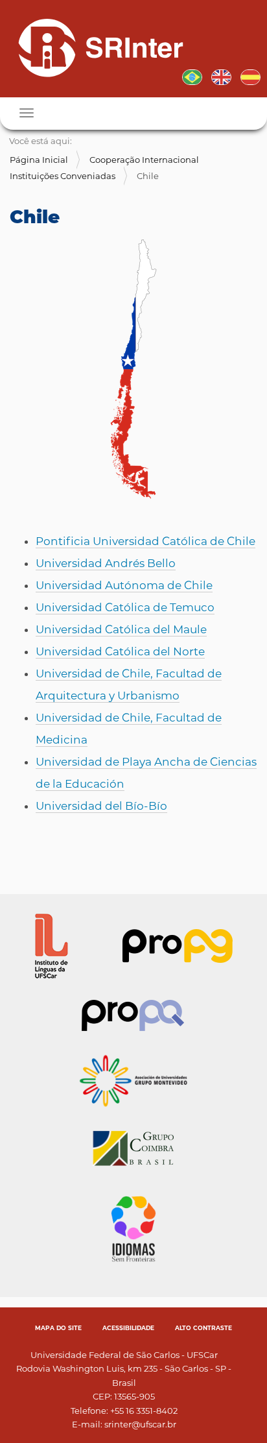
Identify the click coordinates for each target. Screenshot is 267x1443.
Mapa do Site (58, 1327)
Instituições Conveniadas (62, 176)
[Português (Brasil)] (96, 47)
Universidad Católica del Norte (120, 651)
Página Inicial (39, 159)
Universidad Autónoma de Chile (124, 585)
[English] (221, 75)
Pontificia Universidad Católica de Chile (145, 541)
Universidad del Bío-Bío (101, 805)
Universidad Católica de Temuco (125, 607)
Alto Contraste (203, 1327)
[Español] (250, 75)
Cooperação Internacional (144, 159)
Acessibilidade (128, 1327)
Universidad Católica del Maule (121, 629)
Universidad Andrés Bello (106, 563)
